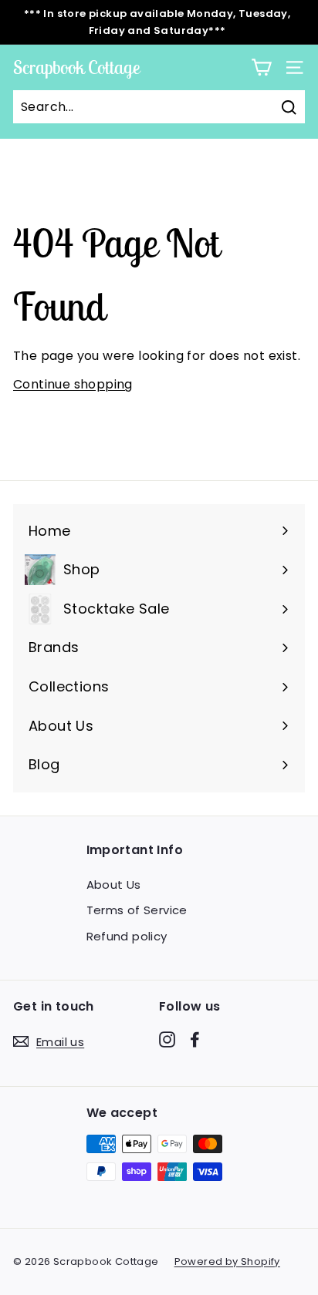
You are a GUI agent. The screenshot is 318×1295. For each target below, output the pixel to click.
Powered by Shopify (227, 1261)
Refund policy (126, 936)
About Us (113, 884)
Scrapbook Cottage (76, 67)
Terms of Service (137, 910)
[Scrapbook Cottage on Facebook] (195, 1039)
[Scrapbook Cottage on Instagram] (167, 1039)
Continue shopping (73, 384)
